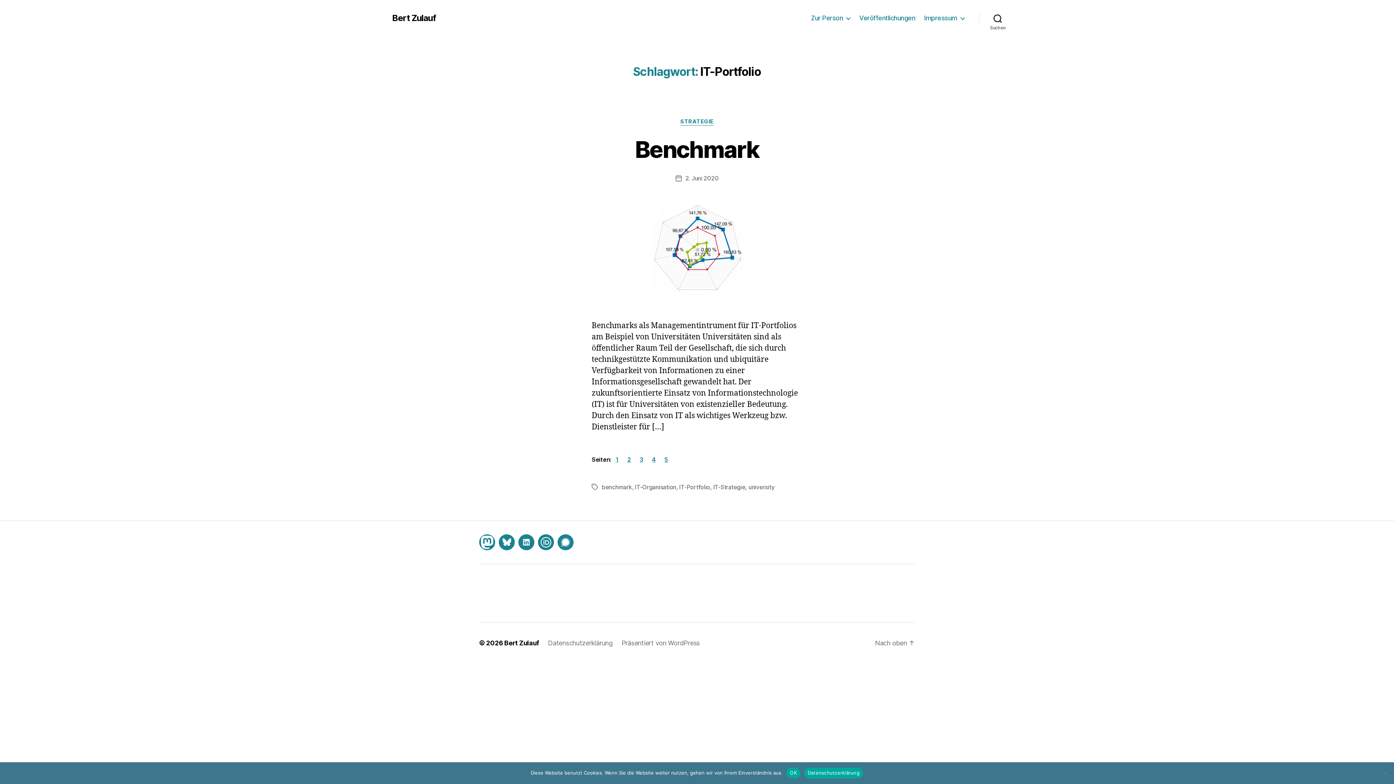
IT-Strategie (729, 487)
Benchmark (697, 149)
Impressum (940, 18)
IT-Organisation (655, 487)
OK (793, 773)
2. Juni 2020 (702, 178)
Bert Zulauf (414, 18)
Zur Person (827, 18)
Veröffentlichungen (887, 18)
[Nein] (1385, 773)
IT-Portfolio (694, 487)
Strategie (697, 121)
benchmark (617, 487)
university (761, 487)
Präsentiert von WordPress (660, 643)
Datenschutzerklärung (580, 643)
